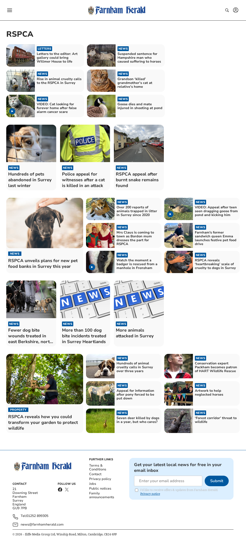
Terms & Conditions (97, 467)
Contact (95, 474)
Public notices (100, 488)
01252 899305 (37, 516)
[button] (9, 10)
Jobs (92, 483)
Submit (216, 481)
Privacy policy (100, 479)
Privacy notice (150, 494)
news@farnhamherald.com (42, 524)
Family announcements (101, 495)
